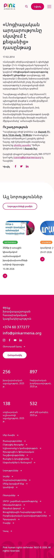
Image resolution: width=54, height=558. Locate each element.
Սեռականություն (12, 504)
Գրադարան (9, 519)
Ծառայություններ (13, 440)
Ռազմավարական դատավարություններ (25, 515)
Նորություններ (11, 470)
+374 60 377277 (16, 326)
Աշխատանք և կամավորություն (20, 448)
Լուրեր (6, 476)
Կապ (6, 530)
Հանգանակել (14, 355)
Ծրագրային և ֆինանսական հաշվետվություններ (18, 453)
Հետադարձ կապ (12, 346)
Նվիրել (37, 6)
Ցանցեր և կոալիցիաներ (16, 458)
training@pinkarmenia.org (27, 157)
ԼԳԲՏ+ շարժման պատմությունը (20, 501)
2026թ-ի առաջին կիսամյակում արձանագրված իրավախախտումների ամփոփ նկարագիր (15, 256)
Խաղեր (7, 522)
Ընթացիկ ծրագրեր (13, 444)
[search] (26, 7)
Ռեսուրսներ (9, 495)
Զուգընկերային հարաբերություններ (23, 512)
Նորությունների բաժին (19, 206)
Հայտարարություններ (15, 479)
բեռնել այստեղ (22, 145)
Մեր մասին (9, 435)
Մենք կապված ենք (14, 483)
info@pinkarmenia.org (22, 333)
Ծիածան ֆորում (12, 508)
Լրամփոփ (8, 487)
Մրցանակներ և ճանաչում (17, 462)
